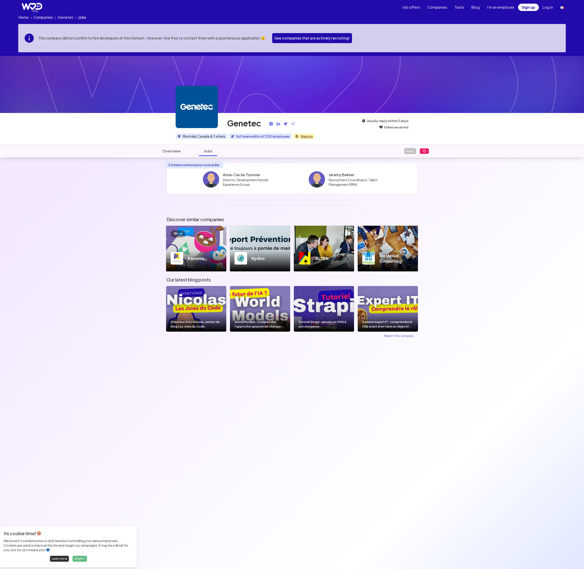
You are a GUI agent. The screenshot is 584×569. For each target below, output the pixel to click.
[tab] (171, 151)
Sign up (528, 7)
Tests (459, 7)
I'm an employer (500, 7)
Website (306, 136)
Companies (437, 7)
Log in (547, 7)
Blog (475, 7)
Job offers (411, 7)
